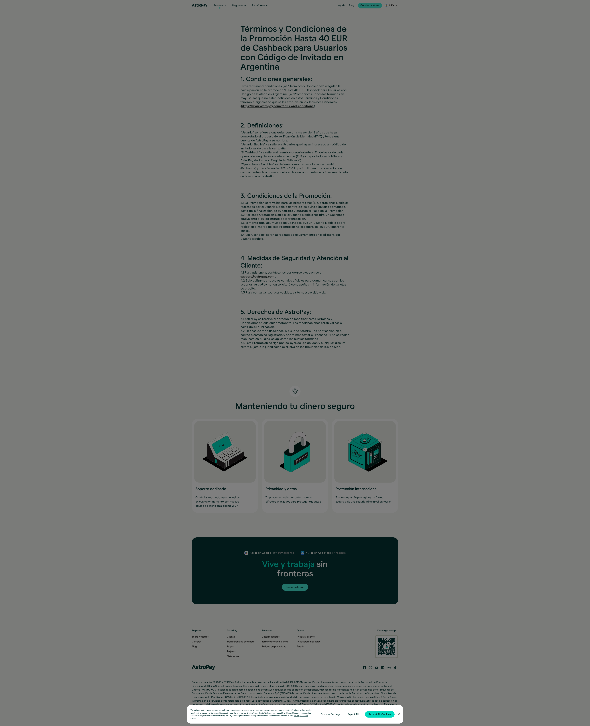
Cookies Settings (330, 714)
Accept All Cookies (380, 714)
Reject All (353, 714)
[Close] (398, 714)
